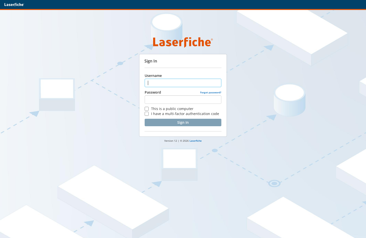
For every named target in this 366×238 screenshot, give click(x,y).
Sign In (183, 122)
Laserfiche (195, 140)
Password (153, 92)
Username (153, 75)
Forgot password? (210, 92)
